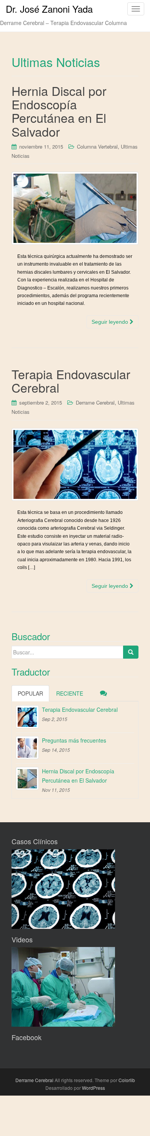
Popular (30, 693)
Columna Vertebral (97, 146)
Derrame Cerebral (95, 402)
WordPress (93, 1087)
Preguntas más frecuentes (74, 740)
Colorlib (126, 1080)
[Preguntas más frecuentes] (27, 747)
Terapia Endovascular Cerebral (71, 380)
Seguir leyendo (111, 322)
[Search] (130, 652)
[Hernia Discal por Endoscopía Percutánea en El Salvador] (75, 208)
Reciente (69, 693)
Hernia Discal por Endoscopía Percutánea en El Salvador (59, 111)
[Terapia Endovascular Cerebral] (75, 464)
